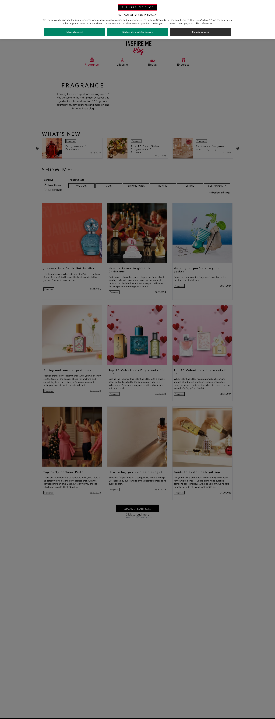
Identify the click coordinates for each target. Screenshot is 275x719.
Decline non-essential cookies (137, 31)
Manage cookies (200, 31)
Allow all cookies (74, 31)
